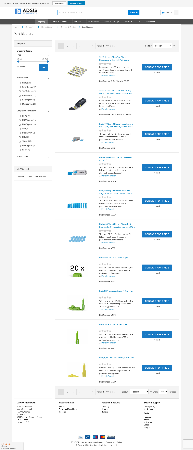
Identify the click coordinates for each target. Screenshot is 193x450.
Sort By (148, 45)
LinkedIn (147, 424)
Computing (30, 27)
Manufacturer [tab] (22, 77)
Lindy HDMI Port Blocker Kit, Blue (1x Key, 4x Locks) (116, 159)
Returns (105, 409)
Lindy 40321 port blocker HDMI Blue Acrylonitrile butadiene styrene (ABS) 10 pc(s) (116, 192)
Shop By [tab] (21, 43)
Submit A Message (24, 406)
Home (17, 27)
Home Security (48, 27)
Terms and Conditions (68, 409)
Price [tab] (19, 55)
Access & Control (69, 27)
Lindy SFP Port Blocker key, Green (113, 324)
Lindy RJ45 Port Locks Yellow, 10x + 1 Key (116, 357)
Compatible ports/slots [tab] (26, 111)
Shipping (105, 406)
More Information (108, 75)
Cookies (62, 411)
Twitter (146, 419)
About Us (63, 406)
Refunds (105, 411)
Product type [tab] (22, 156)
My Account (148, 409)
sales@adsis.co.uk (24, 409)
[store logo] (27, 12)
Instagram (148, 422)
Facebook (148, 416)
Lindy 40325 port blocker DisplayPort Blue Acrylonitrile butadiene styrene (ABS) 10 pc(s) (117, 225)
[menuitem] (41, 21)
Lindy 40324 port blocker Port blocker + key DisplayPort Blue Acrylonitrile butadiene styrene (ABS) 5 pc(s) (116, 125)
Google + (147, 427)
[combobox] (98, 12)
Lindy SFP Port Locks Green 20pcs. (114, 257)
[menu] (96, 21)
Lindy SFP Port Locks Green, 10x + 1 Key (116, 290)
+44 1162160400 (23, 411)
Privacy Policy (149, 406)
